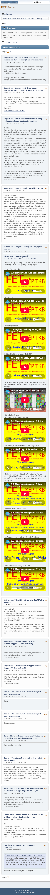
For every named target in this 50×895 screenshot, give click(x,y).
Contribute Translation (12, 845)
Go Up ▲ (33, 890)
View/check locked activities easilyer (29, 188)
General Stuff (9, 736)
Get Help (7, 692)
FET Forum (8, 7)
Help (16, 890)
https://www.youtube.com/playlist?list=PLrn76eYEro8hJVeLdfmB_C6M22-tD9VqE (20, 257)
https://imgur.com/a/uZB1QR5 (14, 110)
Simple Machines (30, 892)
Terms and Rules (24, 890)
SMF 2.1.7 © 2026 (20, 892)
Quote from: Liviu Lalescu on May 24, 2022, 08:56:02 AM (24, 855)
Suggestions (8, 58)
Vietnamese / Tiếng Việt (13, 247)
